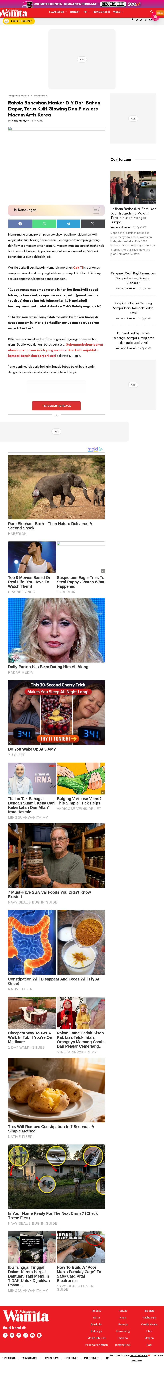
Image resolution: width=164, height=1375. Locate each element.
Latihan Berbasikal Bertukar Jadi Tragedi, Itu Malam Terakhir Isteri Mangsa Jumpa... (133, 215)
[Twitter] (141, 20)
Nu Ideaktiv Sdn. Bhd (138, 1355)
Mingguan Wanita (18, 95)
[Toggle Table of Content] (94, 210)
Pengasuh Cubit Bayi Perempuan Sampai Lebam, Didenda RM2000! (133, 278)
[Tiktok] (146, 20)
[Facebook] (132, 20)
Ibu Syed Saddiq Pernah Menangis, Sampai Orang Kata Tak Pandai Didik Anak (133, 338)
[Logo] (12, 13)
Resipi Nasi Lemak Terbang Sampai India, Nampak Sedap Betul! (133, 308)
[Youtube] (150, 20)
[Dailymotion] (39, 1335)
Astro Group (137, 1361)
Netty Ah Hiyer (20, 120)
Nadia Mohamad (120, 227)
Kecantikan (40, 95)
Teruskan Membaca (56, 405)
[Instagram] (136, 20)
